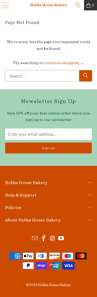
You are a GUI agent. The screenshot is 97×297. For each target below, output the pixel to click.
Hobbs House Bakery (54, 285)
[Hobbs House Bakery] (48, 5)
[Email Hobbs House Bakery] (35, 239)
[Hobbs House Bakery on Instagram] (53, 239)
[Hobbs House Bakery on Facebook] (44, 239)
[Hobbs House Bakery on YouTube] (61, 239)
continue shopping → (64, 63)
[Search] (78, 5)
